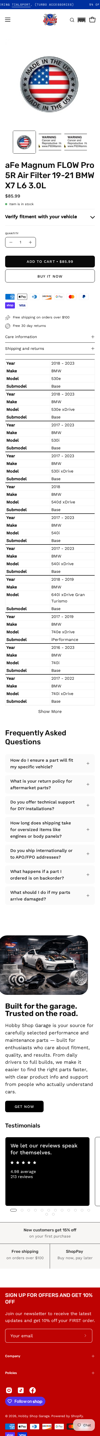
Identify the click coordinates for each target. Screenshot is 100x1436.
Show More (50, 711)
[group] (50, 1171)
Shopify (77, 1416)
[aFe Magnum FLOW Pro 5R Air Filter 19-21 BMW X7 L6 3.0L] (24, 142)
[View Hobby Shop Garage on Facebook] (32, 1390)
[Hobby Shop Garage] (50, 19)
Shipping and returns (24, 348)
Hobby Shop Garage (33, 1416)
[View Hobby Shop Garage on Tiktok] (21, 1390)
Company (12, 1356)
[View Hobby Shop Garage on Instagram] (9, 1390)
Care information (21, 337)
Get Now (24, 1107)
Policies (11, 1373)
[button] (81, 18)
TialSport (29, 5)
